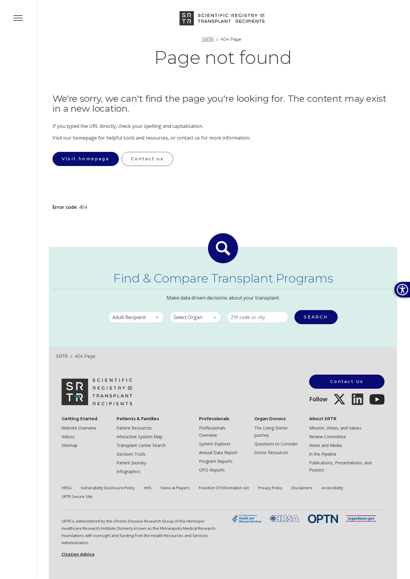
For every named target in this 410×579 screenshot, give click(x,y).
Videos (68, 436)
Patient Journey (131, 463)
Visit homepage (86, 158)
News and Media (325, 445)
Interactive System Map (139, 436)
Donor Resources (271, 452)
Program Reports (216, 461)
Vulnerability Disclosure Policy (107, 487)
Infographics (128, 471)
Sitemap (69, 445)
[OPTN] (323, 518)
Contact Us (347, 381)
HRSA (66, 487)
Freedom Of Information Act (224, 487)
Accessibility (332, 487)
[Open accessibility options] (402, 289)
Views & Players (175, 487)
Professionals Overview (212, 431)
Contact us (147, 158)
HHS (148, 487)
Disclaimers (301, 487)
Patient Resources (134, 428)
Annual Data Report (218, 452)
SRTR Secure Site (77, 496)
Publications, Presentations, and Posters (340, 466)
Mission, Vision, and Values (335, 428)
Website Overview (79, 428)
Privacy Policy (270, 487)
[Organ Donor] (361, 518)
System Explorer (215, 444)
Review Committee (327, 436)
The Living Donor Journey (271, 431)
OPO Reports (212, 470)
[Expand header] (18, 18)
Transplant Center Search (141, 445)
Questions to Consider (276, 444)
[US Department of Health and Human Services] (246, 518)
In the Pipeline (322, 454)
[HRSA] (285, 518)
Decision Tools (131, 454)
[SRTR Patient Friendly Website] (223, 17)
